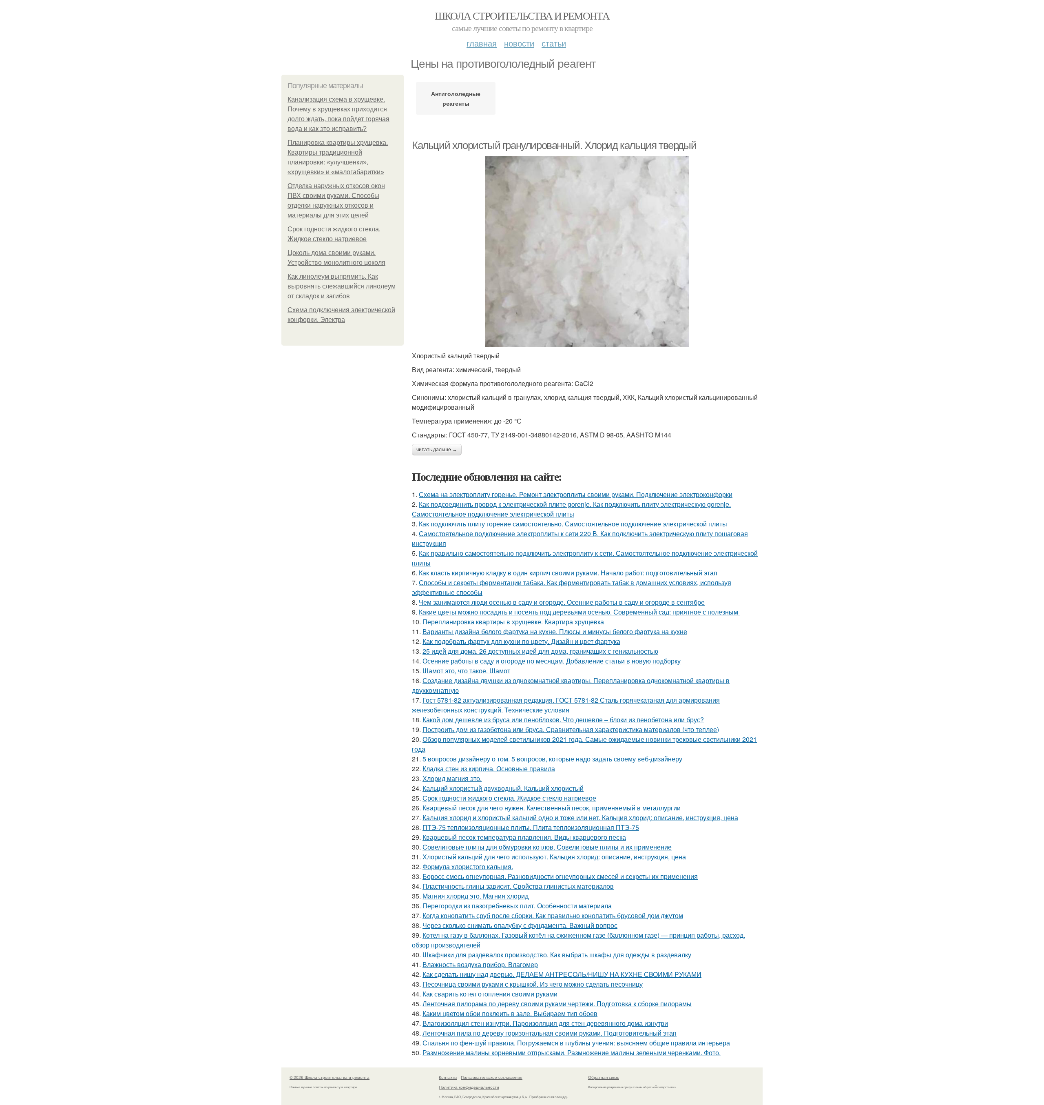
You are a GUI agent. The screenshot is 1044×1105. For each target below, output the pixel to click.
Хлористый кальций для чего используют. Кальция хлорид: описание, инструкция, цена (554, 856)
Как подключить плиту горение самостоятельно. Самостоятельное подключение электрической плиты (573, 523)
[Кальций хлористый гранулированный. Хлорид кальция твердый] (587, 251)
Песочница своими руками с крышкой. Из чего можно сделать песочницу (532, 984)
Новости (519, 43)
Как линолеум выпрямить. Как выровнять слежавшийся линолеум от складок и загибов (342, 286)
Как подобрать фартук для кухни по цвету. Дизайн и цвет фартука (521, 641)
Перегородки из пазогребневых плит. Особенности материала (517, 905)
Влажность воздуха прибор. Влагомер (480, 964)
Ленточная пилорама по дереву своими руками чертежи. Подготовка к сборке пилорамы (557, 1003)
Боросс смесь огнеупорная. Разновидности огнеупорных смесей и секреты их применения (560, 876)
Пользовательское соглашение (491, 1077)
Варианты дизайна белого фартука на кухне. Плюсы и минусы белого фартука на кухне (554, 631)
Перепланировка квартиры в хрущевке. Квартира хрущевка (513, 621)
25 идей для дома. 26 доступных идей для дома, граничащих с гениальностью (540, 651)
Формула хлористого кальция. (467, 866)
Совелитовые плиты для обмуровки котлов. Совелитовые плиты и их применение (547, 847)
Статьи (554, 43)
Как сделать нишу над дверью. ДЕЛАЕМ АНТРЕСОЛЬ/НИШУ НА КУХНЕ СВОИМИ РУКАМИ (561, 974)
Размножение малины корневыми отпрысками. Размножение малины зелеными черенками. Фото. (571, 1052)
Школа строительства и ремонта (522, 15)
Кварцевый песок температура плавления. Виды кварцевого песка (524, 837)
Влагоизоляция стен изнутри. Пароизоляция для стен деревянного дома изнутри (545, 1023)
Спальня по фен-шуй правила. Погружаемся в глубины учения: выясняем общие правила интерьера (576, 1042)
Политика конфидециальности (469, 1087)
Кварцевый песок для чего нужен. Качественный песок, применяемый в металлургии (551, 807)
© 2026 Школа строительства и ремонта (329, 1077)
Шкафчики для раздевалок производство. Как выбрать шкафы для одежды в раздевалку (556, 954)
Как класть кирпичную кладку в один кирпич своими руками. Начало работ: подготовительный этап (568, 572)
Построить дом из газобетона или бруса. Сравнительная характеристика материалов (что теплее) (570, 729)
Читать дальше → (436, 450)
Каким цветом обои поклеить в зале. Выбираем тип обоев (509, 1013)
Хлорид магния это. (452, 778)
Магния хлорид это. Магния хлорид (475, 896)
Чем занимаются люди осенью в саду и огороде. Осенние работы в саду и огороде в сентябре (562, 602)
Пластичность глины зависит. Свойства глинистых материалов (518, 886)
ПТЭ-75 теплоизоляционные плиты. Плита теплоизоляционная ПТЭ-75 (530, 827)
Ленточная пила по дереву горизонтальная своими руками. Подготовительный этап (549, 1033)
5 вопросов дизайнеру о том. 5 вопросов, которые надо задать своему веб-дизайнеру (552, 758)
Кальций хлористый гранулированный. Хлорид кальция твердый (554, 145)
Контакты (448, 1077)
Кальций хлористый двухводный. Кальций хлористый (503, 788)
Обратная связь (603, 1077)
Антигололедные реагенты (455, 98)
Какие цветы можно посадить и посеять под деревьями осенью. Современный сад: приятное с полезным (579, 612)
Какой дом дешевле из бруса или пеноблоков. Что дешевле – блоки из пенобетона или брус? (563, 719)
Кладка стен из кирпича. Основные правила (488, 768)
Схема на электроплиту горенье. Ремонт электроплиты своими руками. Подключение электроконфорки (575, 494)
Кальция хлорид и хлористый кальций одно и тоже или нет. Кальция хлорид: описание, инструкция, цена (580, 817)
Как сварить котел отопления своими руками (489, 993)
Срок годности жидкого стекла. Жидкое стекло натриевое (509, 798)
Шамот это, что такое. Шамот (466, 670)
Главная (482, 43)
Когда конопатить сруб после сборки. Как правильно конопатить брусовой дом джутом (552, 915)
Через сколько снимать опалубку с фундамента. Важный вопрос (519, 925)
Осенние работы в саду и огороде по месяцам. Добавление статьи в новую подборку (551, 661)
